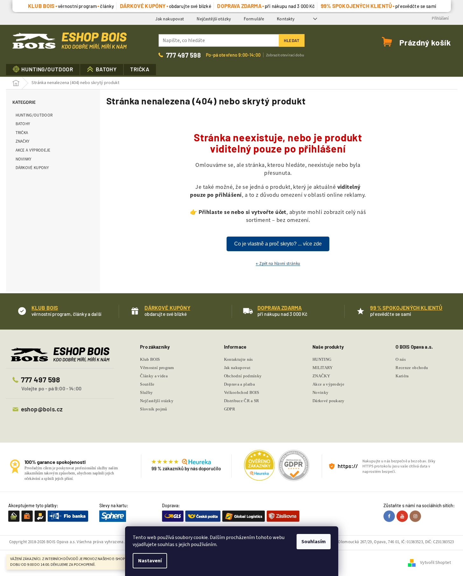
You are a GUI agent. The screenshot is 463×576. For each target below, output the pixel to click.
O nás (401, 359)
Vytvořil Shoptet (435, 563)
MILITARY (322, 367)
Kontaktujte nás (238, 359)
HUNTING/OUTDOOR (34, 115)
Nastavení (150, 560)
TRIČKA (22, 132)
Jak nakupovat (169, 19)
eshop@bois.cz (42, 409)
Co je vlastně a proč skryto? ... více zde (278, 243)
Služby (146, 392)
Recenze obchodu (412, 367)
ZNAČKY (23, 141)
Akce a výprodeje (33, 150)
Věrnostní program (157, 367)
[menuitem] (43, 69)
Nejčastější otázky (214, 19)
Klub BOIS (150, 359)
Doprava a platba (239, 384)
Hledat (291, 40)
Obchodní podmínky (243, 375)
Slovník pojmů (153, 409)
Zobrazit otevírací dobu (285, 55)
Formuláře (254, 19)
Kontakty (286, 19)
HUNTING (321, 359)
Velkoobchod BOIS (241, 392)
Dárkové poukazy (328, 400)
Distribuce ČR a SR (241, 400)
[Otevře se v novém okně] (389, 516)
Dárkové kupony (32, 167)
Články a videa (154, 375)
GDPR (229, 409)
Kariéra (402, 375)
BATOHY (23, 123)
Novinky (24, 159)
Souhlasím (313, 541)
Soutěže (147, 384)
